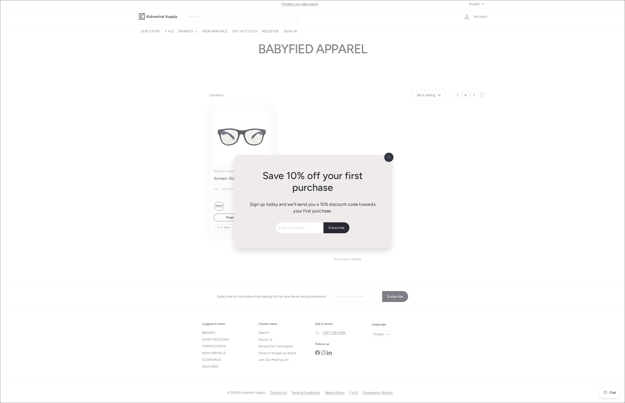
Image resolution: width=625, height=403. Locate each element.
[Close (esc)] (388, 157)
